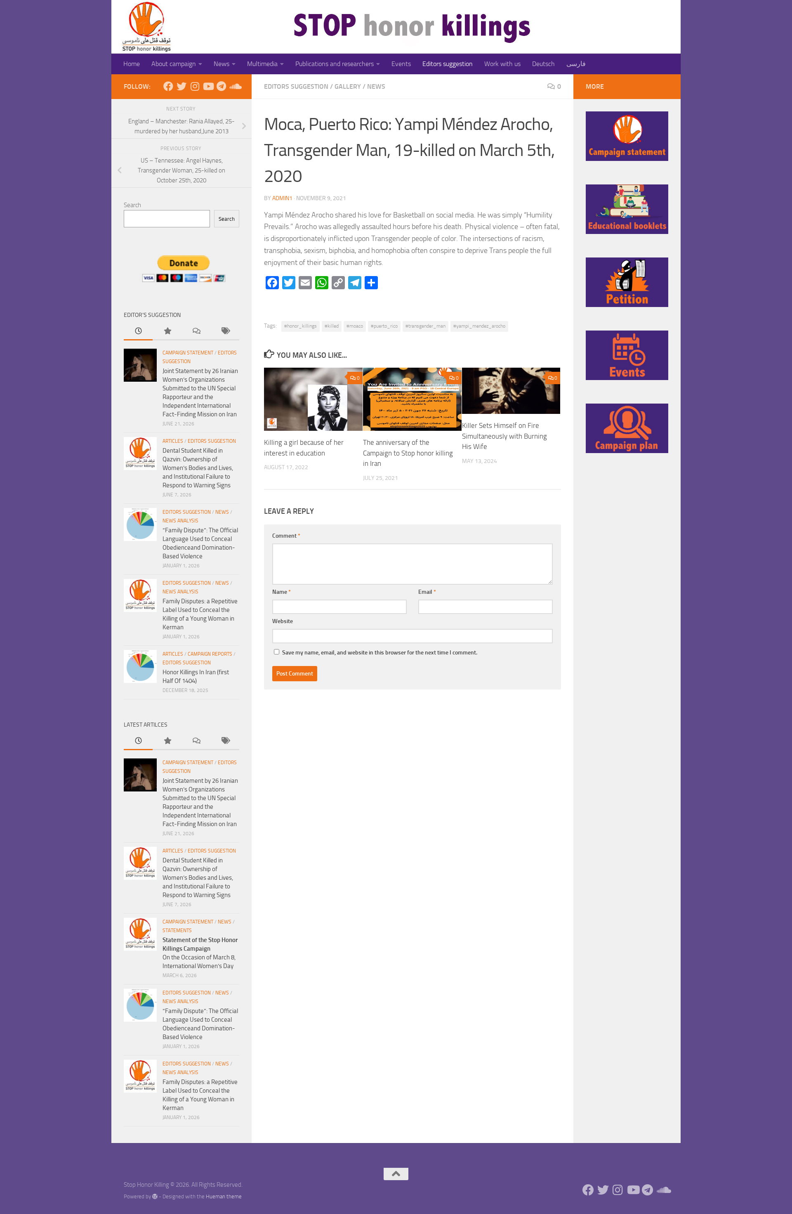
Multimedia (262, 64)
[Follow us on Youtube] (208, 86)
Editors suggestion (447, 64)
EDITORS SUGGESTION (296, 86)
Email (427, 591)
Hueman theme (224, 1196)
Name (281, 591)
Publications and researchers (334, 64)
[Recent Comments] (196, 331)
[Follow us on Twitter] (181, 86)
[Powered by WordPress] (155, 1196)
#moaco (354, 326)
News (221, 64)
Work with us (502, 64)
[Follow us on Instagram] (195, 86)
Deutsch (543, 64)
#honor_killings (300, 326)
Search (132, 205)
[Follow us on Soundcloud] (234, 86)
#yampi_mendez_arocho (479, 326)
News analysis (180, 521)
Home (131, 64)
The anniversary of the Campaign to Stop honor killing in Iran (408, 453)
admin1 (282, 198)
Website (282, 621)
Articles (173, 441)
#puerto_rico (384, 326)
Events (401, 64)
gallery (348, 86)
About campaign (173, 64)
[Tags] (224, 331)
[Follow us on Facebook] (168, 86)
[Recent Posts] (138, 331)
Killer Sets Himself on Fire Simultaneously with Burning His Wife (504, 436)
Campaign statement (188, 353)
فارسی (576, 64)
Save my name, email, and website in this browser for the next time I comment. (379, 652)
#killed (332, 326)
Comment (286, 535)
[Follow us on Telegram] (221, 86)
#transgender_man (425, 326)
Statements (177, 930)
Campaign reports (210, 654)
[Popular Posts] (167, 331)
